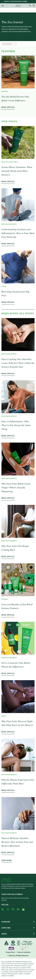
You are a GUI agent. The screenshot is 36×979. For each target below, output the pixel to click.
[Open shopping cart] (34, 6)
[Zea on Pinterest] (13, 909)
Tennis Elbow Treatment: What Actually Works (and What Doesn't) (16, 171)
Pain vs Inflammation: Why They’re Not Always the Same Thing (16, 425)
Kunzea (4, 91)
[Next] (33, 1)
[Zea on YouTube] (18, 909)
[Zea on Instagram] (8, 909)
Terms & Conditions (23, 952)
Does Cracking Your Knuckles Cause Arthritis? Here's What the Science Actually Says (17, 363)
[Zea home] (18, 6)
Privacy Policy (10, 952)
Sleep (3, 286)
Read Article (7, 107)
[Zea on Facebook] (2, 909)
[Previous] (3, 1)
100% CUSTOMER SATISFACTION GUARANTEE (18, 1)
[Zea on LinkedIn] (23, 910)
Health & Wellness (9, 162)
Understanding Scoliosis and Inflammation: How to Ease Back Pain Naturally (17, 233)
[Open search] (30, 5)
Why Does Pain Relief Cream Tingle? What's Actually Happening (15, 487)
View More (6, 860)
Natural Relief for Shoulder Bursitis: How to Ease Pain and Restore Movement (17, 842)
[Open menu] (2, 5)
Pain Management (9, 224)
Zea (13, 955)
